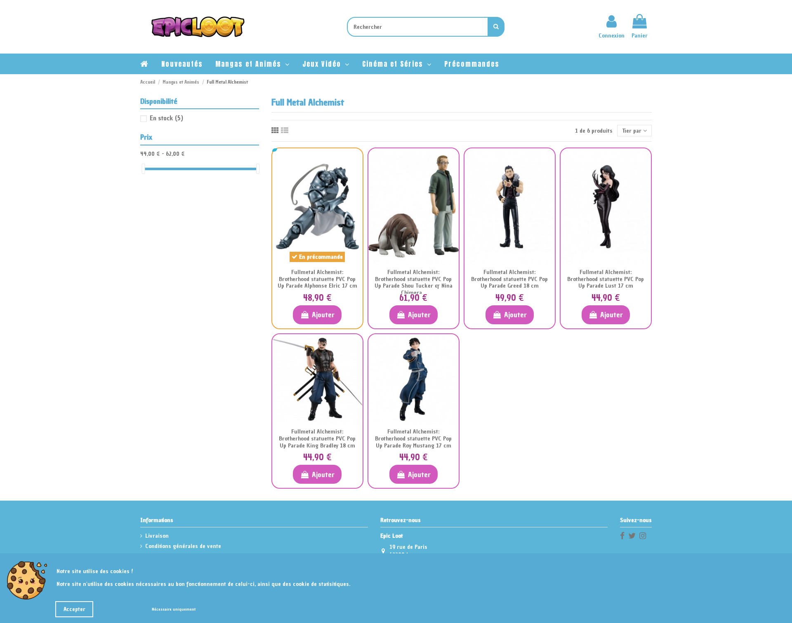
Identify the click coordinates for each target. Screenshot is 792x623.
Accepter (74, 609)
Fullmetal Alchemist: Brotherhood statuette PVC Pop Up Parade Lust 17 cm (605, 279)
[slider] (143, 169)
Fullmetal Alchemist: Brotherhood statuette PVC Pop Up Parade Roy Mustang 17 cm (413, 439)
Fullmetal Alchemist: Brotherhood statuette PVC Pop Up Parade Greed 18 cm (509, 279)
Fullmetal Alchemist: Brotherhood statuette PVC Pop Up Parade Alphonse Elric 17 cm (317, 279)
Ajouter (323, 314)
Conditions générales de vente (183, 546)
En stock (166, 117)
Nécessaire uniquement (174, 609)
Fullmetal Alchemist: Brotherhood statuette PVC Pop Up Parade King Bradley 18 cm (317, 439)
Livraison (157, 536)
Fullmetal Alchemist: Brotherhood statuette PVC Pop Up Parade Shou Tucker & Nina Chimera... (414, 282)
